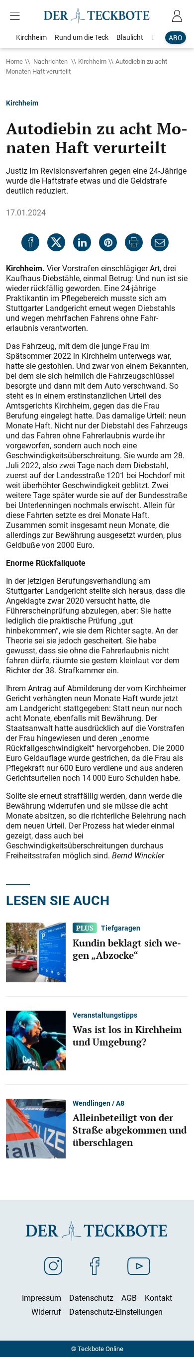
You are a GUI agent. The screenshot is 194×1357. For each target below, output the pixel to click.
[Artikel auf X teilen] (56, 242)
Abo (176, 37)
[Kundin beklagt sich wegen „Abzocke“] (36, 951)
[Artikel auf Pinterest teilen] (108, 242)
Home (14, 61)
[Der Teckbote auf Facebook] (94, 1265)
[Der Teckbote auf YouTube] (138, 1265)
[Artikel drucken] (134, 242)
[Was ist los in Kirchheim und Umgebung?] (36, 1040)
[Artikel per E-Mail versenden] (160, 242)
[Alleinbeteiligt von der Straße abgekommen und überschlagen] (36, 1128)
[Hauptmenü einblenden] (17, 16)
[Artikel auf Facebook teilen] (30, 242)
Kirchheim (92, 61)
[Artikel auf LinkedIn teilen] (82, 242)
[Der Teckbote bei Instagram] (53, 1265)
